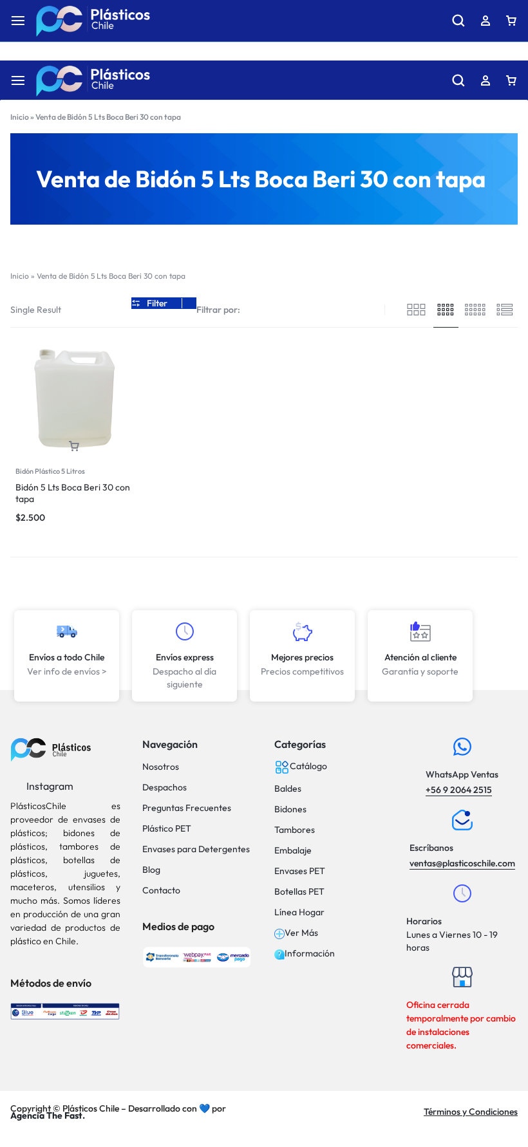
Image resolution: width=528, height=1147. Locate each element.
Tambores (294, 830)
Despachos (164, 787)
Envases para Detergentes (196, 849)
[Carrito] (511, 80)
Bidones (290, 809)
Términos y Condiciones (471, 1111)
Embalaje (293, 850)
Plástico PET (166, 828)
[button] (74, 446)
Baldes (287, 788)
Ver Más (301, 933)
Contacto (161, 890)
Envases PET (299, 871)
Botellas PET (299, 891)
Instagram (48, 785)
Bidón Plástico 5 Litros (50, 471)
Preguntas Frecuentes (186, 808)
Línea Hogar (299, 912)
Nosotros (160, 766)
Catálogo (308, 766)
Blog (151, 869)
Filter (157, 303)
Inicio (19, 117)
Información (310, 953)
